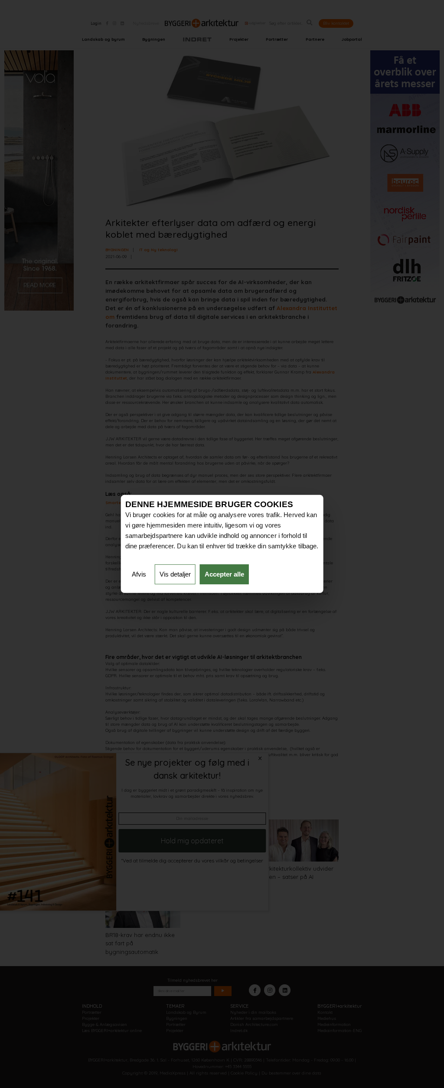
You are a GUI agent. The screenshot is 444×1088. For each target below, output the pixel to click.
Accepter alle (224, 574)
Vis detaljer (175, 574)
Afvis (139, 574)
